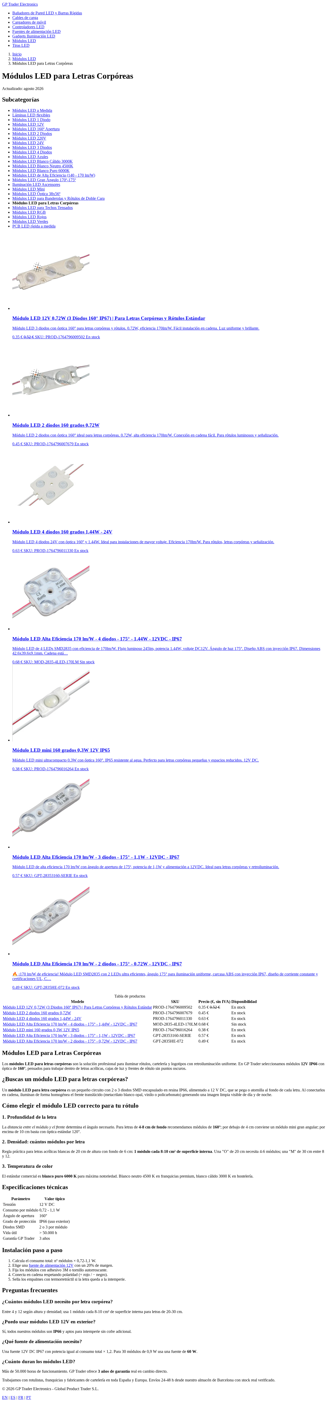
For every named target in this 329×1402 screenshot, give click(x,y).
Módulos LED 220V (29, 138)
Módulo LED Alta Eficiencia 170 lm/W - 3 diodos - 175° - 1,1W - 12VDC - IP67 (69, 1035)
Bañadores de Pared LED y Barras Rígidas (47, 13)
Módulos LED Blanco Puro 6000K (41, 170)
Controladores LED (28, 27)
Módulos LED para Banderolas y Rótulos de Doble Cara (58, 198)
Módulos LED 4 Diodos (32, 152)
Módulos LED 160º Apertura (36, 129)
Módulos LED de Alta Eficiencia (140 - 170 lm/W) (53, 175)
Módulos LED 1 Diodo (31, 119)
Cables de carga (25, 17)
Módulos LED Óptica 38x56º (36, 194)
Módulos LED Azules (30, 157)
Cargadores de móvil (29, 22)
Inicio (17, 54)
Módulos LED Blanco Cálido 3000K (42, 161)
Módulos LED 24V (28, 143)
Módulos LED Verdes (30, 221)
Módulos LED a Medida (32, 110)
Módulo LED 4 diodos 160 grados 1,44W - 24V (42, 1018)
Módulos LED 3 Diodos (32, 147)
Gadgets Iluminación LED (33, 36)
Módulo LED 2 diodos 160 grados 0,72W (37, 1013)
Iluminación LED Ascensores (36, 184)
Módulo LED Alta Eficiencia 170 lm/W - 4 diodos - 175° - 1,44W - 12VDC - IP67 (70, 1024)
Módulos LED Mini (28, 189)
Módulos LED (24, 41)
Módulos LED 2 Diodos (32, 133)
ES (13, 1397)
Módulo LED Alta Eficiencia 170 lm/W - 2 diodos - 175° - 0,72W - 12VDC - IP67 (70, 1041)
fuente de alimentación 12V (51, 1265)
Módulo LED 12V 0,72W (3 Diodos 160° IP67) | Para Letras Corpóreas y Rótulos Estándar (77, 1007)
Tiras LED (21, 45)
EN (5, 1397)
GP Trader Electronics (20, 4)
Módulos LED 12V (28, 124)
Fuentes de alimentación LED (36, 31)
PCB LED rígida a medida (34, 226)
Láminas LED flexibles (31, 115)
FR (20, 1397)
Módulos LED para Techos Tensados (42, 207)
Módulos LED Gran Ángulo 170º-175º (44, 180)
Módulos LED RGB (29, 212)
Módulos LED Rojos (29, 217)
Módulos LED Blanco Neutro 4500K (42, 166)
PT (28, 1397)
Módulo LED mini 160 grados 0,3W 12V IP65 (41, 1030)
